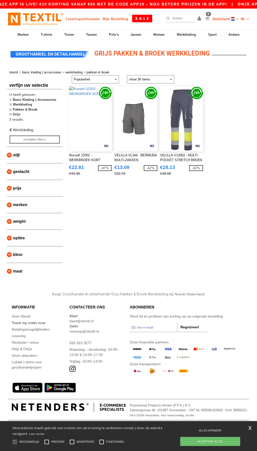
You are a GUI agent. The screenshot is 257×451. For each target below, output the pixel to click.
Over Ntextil (21, 316)
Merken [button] (20, 205)
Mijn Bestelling (115, 19)
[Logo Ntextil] (35, 18)
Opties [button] (19, 238)
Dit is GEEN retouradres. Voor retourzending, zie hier (162, 415)
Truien (69, 34)
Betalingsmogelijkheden (30, 329)
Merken (23, 34)
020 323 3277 (81, 343)
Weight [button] (19, 221)
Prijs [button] (17, 188)
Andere (233, 34)
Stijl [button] (16, 155)
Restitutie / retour (25, 342)
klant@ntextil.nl (82, 321)
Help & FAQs (22, 349)
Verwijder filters (34, 139)
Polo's (114, 34)
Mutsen (159, 34)
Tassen (91, 34)
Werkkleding (186, 34)
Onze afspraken (24, 355)
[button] (200, 19)
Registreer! (189, 327)
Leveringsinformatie (83, 19)
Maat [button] (17, 271)
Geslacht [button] (21, 171)
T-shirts (46, 34)
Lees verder (36, 434)
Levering (19, 336)
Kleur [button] (18, 254)
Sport (212, 34)
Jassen (136, 34)
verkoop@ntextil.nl (84, 331)
